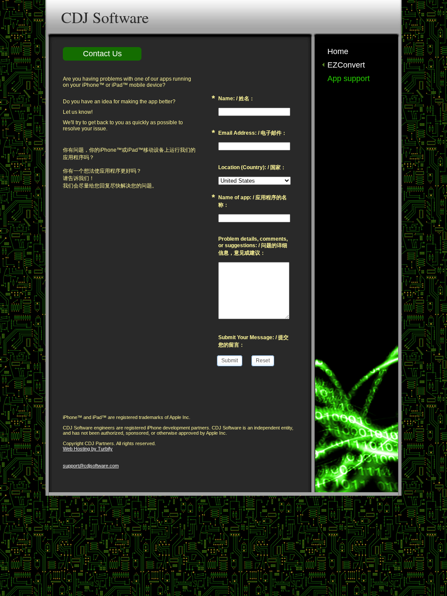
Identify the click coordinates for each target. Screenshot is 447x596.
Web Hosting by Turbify (88, 448)
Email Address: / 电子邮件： (252, 133)
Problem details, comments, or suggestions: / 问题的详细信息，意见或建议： (253, 246)
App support (348, 78)
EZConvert (346, 65)
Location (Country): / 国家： (252, 167)
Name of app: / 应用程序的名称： (252, 201)
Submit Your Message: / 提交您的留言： (253, 341)
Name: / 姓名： (236, 98)
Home (337, 51)
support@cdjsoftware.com (91, 465)
